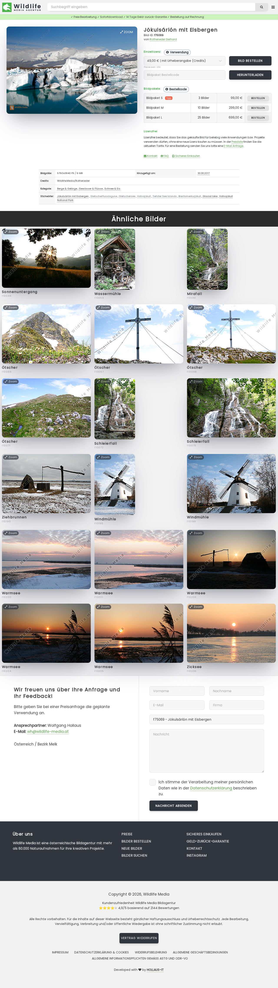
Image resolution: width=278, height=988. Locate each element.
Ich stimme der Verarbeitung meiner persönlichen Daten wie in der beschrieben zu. (208, 788)
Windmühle (105, 519)
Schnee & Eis (112, 188)
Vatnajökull (144, 196)
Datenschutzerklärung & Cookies (101, 952)
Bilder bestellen (136, 841)
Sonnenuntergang (20, 292)
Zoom (128, 32)
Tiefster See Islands (164, 196)
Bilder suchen (134, 855)
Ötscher (10, 367)
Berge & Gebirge (67, 188)
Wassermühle (107, 293)
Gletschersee (127, 196)
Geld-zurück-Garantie (208, 841)
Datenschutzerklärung (211, 788)
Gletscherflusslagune (103, 196)
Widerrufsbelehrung (151, 952)
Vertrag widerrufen (139, 938)
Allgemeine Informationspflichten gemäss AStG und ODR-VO (140, 958)
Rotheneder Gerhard (163, 39)
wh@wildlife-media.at (48, 731)
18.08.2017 (204, 173)
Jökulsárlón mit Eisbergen (181, 29)
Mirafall (194, 293)
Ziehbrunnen (14, 517)
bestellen (258, 98)
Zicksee (194, 667)
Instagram (197, 855)
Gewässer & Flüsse (91, 188)
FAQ (166, 156)
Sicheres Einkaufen (187, 156)
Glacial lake (210, 196)
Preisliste (237, 142)
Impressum (60, 952)
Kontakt (151, 156)
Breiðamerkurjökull (190, 196)
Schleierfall (105, 443)
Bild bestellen (250, 61)
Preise (126, 834)
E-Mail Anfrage (233, 146)
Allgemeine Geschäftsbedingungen (200, 952)
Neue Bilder (131, 848)
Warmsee (11, 593)
